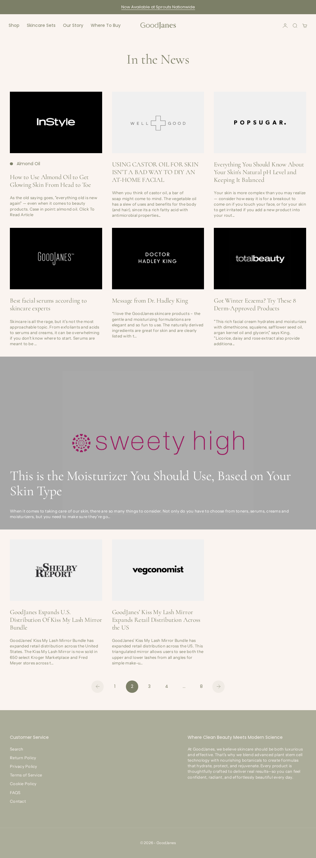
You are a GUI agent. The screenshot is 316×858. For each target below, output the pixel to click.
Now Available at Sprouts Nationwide (158, 7)
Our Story (73, 25)
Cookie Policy (23, 783)
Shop (14, 25)
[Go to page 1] (97, 686)
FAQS (15, 792)
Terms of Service (26, 774)
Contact (18, 801)
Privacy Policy (23, 766)
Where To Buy (106, 25)
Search (16, 749)
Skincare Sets (41, 25)
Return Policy (23, 757)
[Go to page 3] (218, 686)
